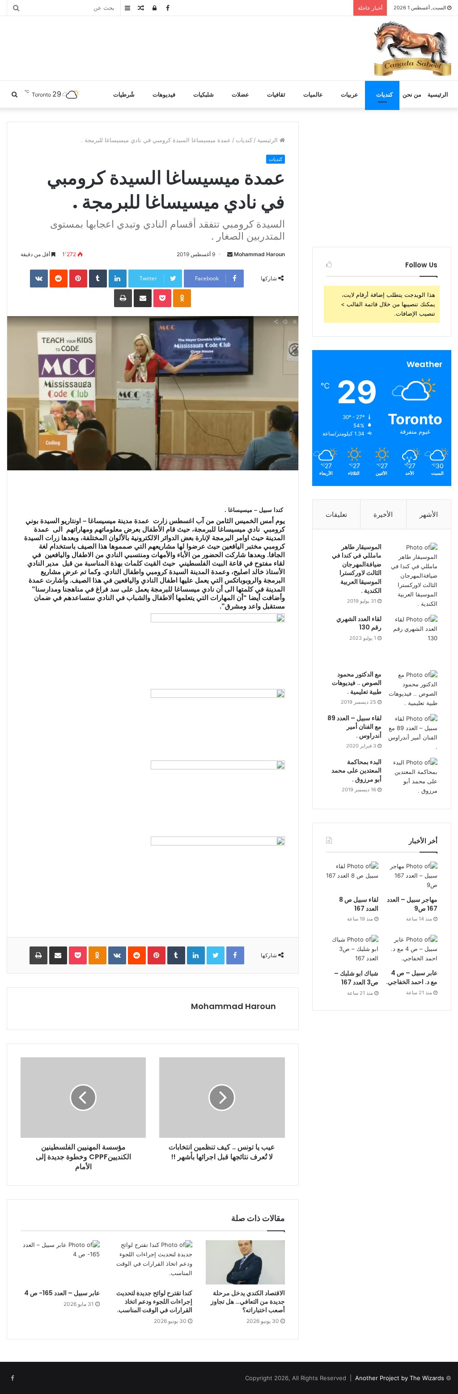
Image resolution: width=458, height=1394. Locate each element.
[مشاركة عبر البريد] (143, 298)
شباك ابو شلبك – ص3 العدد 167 (356, 978)
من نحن (412, 94)
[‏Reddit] (59, 278)
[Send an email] (230, 254)
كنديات (384, 94)
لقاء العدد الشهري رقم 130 (359, 623)
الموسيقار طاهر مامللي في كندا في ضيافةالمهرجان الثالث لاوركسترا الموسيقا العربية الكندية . (357, 568)
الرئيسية (438, 94)
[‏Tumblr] (98, 278)
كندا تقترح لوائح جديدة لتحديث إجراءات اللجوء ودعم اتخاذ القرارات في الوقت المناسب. (154, 1301)
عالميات (313, 94)
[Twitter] (216, 955)
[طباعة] (123, 298)
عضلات (240, 94)
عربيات (349, 94)
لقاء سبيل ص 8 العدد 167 (358, 904)
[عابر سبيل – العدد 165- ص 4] (60, 1262)
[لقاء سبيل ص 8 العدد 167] (352, 876)
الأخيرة (383, 514)
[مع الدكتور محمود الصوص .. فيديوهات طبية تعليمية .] (412, 689)
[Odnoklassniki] (182, 298)
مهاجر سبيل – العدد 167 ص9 (412, 904)
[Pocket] (162, 298)
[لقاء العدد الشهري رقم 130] (412, 639)
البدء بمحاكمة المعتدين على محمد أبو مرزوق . (356, 770)
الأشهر (429, 514)
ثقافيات (276, 94)
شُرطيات (124, 94)
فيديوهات (164, 94)
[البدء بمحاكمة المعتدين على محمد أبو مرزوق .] (412, 776)
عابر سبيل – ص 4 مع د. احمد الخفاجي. (411, 977)
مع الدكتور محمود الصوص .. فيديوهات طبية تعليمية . (357, 683)
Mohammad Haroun (259, 254)
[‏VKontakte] (39, 278)
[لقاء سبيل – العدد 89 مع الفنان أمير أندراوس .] (412, 733)
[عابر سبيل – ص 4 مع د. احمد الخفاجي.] (411, 949)
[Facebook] (235, 955)
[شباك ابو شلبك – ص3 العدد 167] (352, 950)
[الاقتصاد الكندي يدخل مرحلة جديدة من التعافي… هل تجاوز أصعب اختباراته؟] (245, 1262)
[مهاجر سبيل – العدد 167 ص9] (411, 876)
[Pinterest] (78, 278)
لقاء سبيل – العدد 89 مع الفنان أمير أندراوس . (354, 727)
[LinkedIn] (118, 278)
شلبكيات (203, 94)
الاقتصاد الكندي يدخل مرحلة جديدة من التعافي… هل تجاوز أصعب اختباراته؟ (248, 1301)
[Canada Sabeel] (412, 48)
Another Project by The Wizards (399, 1377)
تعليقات (336, 514)
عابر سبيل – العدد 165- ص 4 (62, 1292)
